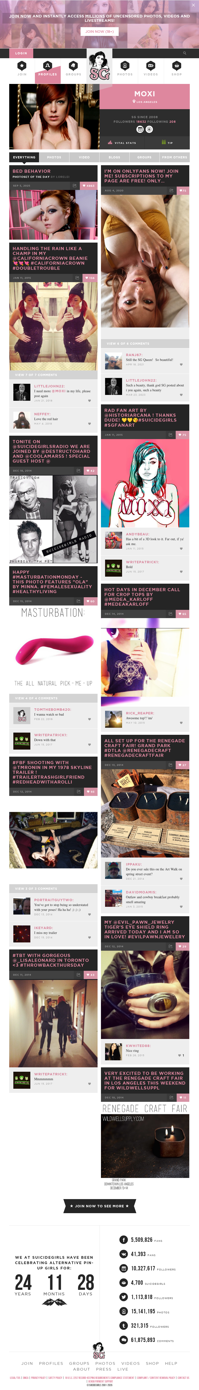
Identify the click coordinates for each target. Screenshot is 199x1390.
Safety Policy (55, 1378)
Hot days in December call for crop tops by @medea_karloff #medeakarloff (142, 596)
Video (84, 157)
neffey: (42, 414)
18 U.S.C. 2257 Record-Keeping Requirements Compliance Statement (99, 1378)
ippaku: (134, 864)
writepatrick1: (142, 562)
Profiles (47, 74)
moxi (144, 94)
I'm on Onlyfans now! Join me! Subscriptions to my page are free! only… (141, 176)
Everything (24, 157)
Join (22, 74)
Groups (74, 74)
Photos (125, 74)
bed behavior (32, 171)
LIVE (123, 1369)
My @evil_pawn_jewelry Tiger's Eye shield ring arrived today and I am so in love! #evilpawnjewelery (144, 929)
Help (171, 1363)
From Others (174, 157)
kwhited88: (138, 1046)
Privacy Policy (38, 1378)
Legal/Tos (15, 1378)
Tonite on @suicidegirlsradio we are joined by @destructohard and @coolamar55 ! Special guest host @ (52, 451)
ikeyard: (43, 928)
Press (104, 1369)
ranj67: (134, 355)
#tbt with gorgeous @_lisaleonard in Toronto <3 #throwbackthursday (51, 960)
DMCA (25, 1378)
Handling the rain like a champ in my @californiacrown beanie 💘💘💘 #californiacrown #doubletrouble (50, 258)
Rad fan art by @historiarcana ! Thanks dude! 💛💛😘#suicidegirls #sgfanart (140, 417)
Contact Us (183, 1378)
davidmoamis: (141, 892)
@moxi (59, 391)
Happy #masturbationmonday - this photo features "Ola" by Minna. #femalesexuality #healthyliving (52, 582)
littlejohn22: (141, 380)
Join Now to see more (99, 1206)
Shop (177, 74)
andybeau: (137, 534)
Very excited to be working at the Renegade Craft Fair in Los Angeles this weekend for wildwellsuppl (145, 1080)
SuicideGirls (99, 52)
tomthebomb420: (52, 709)
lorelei (63, 176)
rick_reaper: (140, 713)
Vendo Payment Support (100, 1381)
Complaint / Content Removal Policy (156, 1378)
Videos (151, 74)
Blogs (114, 157)
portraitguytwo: (54, 900)
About (81, 1369)
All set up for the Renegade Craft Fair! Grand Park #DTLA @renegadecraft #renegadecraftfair (144, 748)
